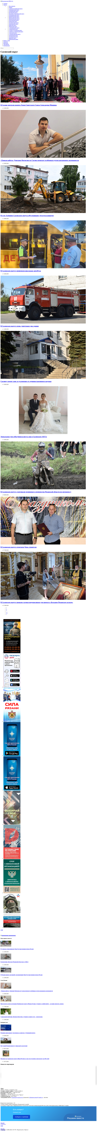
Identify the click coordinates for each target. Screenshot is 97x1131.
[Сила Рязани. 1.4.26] (11, 721)
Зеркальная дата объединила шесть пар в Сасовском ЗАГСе (24, 437)
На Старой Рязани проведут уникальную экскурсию (14, 1045)
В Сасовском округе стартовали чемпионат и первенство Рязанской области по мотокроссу (36, 492)
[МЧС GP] (11, 755)
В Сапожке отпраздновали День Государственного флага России (17, 949)
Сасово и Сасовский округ (15, 30)
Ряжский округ (12, 25)
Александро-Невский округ (16, 8)
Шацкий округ (12, 38)
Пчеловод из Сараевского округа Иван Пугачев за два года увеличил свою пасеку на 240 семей (25, 1058)
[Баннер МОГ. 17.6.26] (11, 927)
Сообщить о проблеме (21, 1117)
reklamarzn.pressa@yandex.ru (36, 1097)
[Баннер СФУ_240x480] (11, 892)
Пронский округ (13, 21)
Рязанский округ (13, 26)
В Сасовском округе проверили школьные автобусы (21, 271)
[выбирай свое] (11, 824)
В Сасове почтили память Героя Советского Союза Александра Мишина (29, 105)
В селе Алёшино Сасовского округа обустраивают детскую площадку (27, 215)
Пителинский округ (14, 20)
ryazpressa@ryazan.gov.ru (17, 1097)
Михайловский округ (14, 18)
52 (6, 613)
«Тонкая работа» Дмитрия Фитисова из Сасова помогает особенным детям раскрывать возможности (40, 160)
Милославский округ (14, 17)
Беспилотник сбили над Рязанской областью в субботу (14, 961)
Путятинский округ (14, 22)
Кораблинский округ (14, 16)
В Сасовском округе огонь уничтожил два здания (20, 326)
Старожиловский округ (15, 34)
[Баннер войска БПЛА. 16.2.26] (11, 652)
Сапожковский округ (14, 27)
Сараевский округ (13, 29)
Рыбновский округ (13, 24)
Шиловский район (13, 39)
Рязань (10, 7)
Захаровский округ (13, 11)
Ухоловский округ (13, 35)
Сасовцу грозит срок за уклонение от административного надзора (26, 381)
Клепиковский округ (14, 15)
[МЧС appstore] (11, 790)
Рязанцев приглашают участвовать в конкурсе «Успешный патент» (18, 1032)
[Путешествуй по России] (11, 858)
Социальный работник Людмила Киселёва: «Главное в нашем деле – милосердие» (22, 1016)
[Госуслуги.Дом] (11, 687)
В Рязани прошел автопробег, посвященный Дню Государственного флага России (21, 974)
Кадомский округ (13, 12)
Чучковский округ (13, 36)
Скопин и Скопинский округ (16, 31)
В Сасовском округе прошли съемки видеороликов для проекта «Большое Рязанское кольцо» (37, 602)
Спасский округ (13, 33)
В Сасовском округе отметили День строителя (18, 547)
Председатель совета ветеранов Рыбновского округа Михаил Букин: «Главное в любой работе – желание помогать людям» (32, 1003)
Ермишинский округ (14, 10)
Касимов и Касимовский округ (16, 13)
